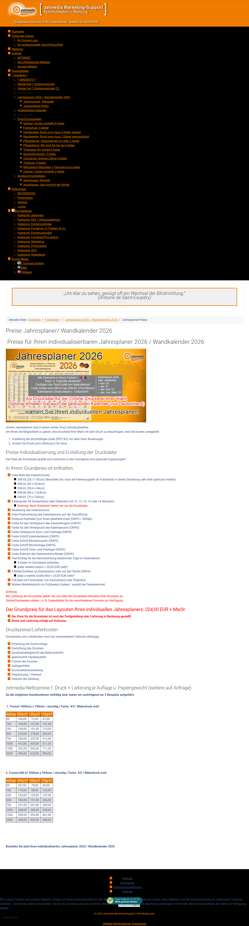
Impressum (139, 923)
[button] (25, 93)
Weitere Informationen (117, 923)
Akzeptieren (10, 917)
